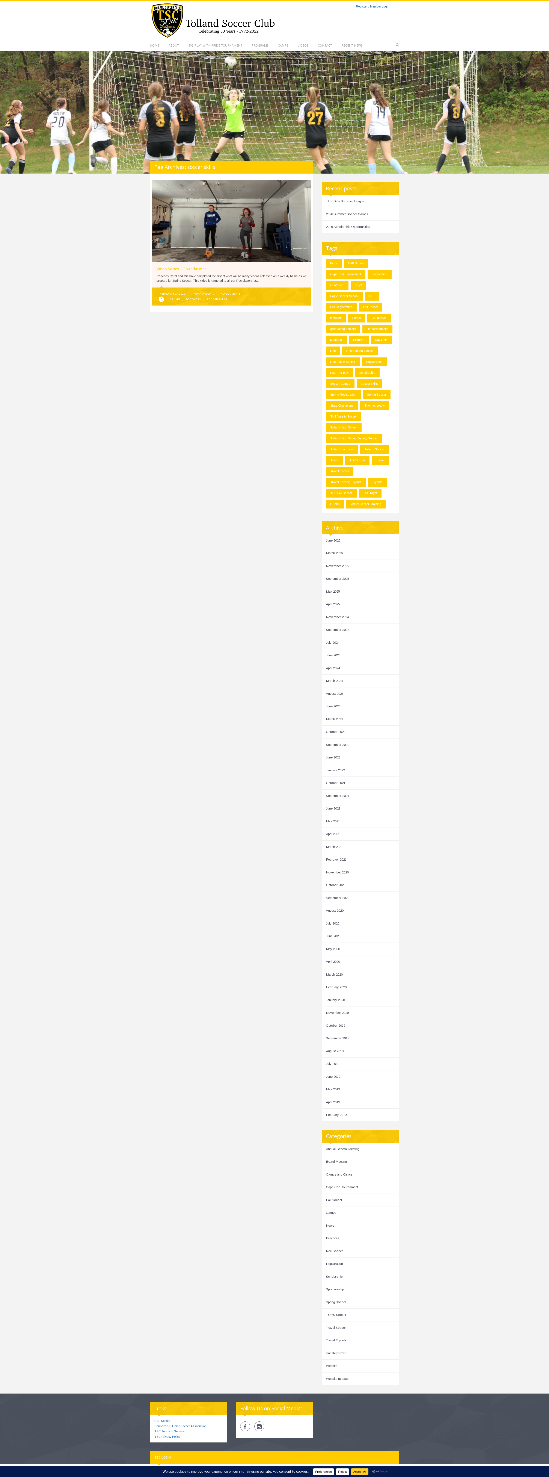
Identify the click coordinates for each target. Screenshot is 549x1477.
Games (331, 1212)
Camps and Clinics (339, 1174)
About (174, 45)
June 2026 (333, 540)
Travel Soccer (339, 471)
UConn (335, 504)
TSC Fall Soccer (341, 493)
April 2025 (333, 604)
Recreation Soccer (342, 361)
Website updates (337, 1378)
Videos (303, 45)
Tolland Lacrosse (342, 449)
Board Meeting (336, 1161)
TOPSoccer (357, 460)
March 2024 (334, 681)
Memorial (336, 340)
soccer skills (217, 299)
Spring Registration (343, 394)
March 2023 (334, 719)
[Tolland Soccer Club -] (212, 20)
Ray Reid (381, 340)
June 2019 (333, 1076)
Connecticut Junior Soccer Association (180, 1426)
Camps (283, 45)
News (330, 1225)
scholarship (367, 372)
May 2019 (333, 1089)
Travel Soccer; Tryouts (345, 482)
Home (154, 45)
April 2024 (333, 668)
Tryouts (377, 482)
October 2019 (335, 1025)
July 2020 (332, 923)
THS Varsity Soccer (343, 416)
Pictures (358, 340)
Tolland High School (343, 427)
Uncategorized (336, 1353)
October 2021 (335, 783)
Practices (332, 1238)
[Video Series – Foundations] (161, 299)
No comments (231, 293)
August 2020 (335, 910)
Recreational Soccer (360, 351)
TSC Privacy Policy (167, 1436)
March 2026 (334, 553)
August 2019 (335, 1051)
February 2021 (336, 859)
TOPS (334, 460)
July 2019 (332, 1063)
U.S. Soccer (162, 1421)
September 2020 (337, 898)
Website (331, 1366)
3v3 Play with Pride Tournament (215, 45)
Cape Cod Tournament (345, 274)
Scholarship (334, 1276)
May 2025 (333, 591)
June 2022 (333, 757)
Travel (380, 460)
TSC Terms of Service (169, 1431)
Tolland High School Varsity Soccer (354, 438)
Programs (260, 45)
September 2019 (337, 1038)
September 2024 (337, 629)
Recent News (352, 45)
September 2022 (337, 744)
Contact (325, 45)
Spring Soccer (376, 394)
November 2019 (337, 1012)
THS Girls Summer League (345, 201)
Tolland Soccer (374, 449)
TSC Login (162, 1457)
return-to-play (339, 372)
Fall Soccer (370, 307)
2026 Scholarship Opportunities (348, 227)
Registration (374, 361)
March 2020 (334, 974)
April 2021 (333, 834)
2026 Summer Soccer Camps (347, 214)
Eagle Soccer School (344, 296)
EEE (372, 296)
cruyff (175, 299)
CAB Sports (356, 263)
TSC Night (370, 493)
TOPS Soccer (336, 1315)
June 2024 (333, 655)
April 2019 (333, 1102)
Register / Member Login (372, 6)
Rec (333, 351)
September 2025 (337, 578)
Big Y (333, 263)
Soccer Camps (340, 383)
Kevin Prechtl (204, 293)
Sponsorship (335, 1289)
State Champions (342, 405)
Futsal (356, 318)
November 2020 (337, 872)
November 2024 (337, 617)
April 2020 (333, 961)
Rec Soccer (334, 1251)
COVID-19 (337, 285)
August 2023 (335, 693)
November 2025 (337, 566)
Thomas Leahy (374, 405)
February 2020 (336, 987)
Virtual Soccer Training (365, 504)
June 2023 (333, 706)
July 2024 (332, 642)
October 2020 (335, 885)
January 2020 (335, 1000)
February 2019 (336, 1115)
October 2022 (335, 732)
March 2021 (334, 847)
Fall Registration (341, 307)
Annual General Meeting (342, 1149)
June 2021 (333, 808)
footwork (193, 299)
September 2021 (337, 796)
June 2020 (333, 936)
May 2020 (333, 949)
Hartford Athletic (377, 329)
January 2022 (335, 770)
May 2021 (333, 821)
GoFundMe (378, 318)
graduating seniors (343, 329)
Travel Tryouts (336, 1340)
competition (379, 274)
